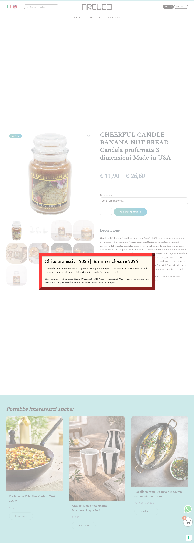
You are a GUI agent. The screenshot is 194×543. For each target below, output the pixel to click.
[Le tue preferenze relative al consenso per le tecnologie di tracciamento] (189, 538)
